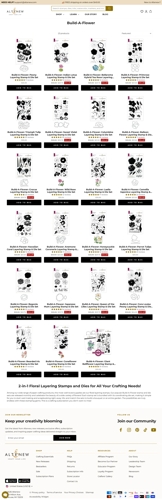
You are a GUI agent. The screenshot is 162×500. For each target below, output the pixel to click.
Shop (39, 451)
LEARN (73, 14)
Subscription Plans (45, 476)
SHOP (59, 14)
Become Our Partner (108, 461)
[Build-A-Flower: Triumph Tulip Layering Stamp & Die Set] (24, 112)
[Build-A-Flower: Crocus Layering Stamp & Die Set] (24, 169)
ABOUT (132, 451)
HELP (69, 451)
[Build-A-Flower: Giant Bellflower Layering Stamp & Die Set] (98, 342)
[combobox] (78, 8)
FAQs (69, 456)
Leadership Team (137, 461)
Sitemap (90, 492)
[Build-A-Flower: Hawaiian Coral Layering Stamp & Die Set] (24, 227)
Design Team (135, 466)
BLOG (105, 14)
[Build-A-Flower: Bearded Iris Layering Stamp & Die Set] (24, 342)
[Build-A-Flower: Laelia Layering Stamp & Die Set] (98, 169)
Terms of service (54, 492)
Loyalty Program (105, 471)
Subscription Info (75, 471)
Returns (71, 466)
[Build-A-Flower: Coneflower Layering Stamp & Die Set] (61, 342)
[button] (5, 494)
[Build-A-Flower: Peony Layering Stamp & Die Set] (24, 55)
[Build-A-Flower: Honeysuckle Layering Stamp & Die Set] (98, 227)
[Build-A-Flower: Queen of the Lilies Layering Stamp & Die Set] (98, 284)
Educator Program (106, 466)
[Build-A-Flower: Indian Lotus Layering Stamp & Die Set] (61, 55)
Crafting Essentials (44, 456)
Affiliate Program (106, 456)
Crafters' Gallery (105, 476)
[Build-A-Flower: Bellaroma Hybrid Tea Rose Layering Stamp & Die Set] (98, 55)
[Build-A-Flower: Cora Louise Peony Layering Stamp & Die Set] (135, 284)
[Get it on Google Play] (24, 481)
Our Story (133, 456)
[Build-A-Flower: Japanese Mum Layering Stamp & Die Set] (61, 284)
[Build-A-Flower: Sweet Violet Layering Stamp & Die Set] (61, 112)
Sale (38, 471)
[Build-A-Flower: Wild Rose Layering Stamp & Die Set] (61, 169)
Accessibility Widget (39, 497)
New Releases (42, 461)
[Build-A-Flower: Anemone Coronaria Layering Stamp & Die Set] (61, 227)
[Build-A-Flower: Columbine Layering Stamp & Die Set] (98, 112)
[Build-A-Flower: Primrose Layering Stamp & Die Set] (135, 55)
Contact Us (72, 481)
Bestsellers (41, 466)
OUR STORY (91, 14)
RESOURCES (104, 451)
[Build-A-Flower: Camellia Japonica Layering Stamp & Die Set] (135, 169)
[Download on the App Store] (11, 481)
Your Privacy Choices (73, 492)
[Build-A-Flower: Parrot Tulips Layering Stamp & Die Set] (135, 227)
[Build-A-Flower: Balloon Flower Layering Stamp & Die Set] (135, 112)
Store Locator (73, 476)
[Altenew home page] (15, 11)
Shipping (71, 461)
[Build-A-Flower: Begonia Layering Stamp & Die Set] (24, 284)
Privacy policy (38, 492)
